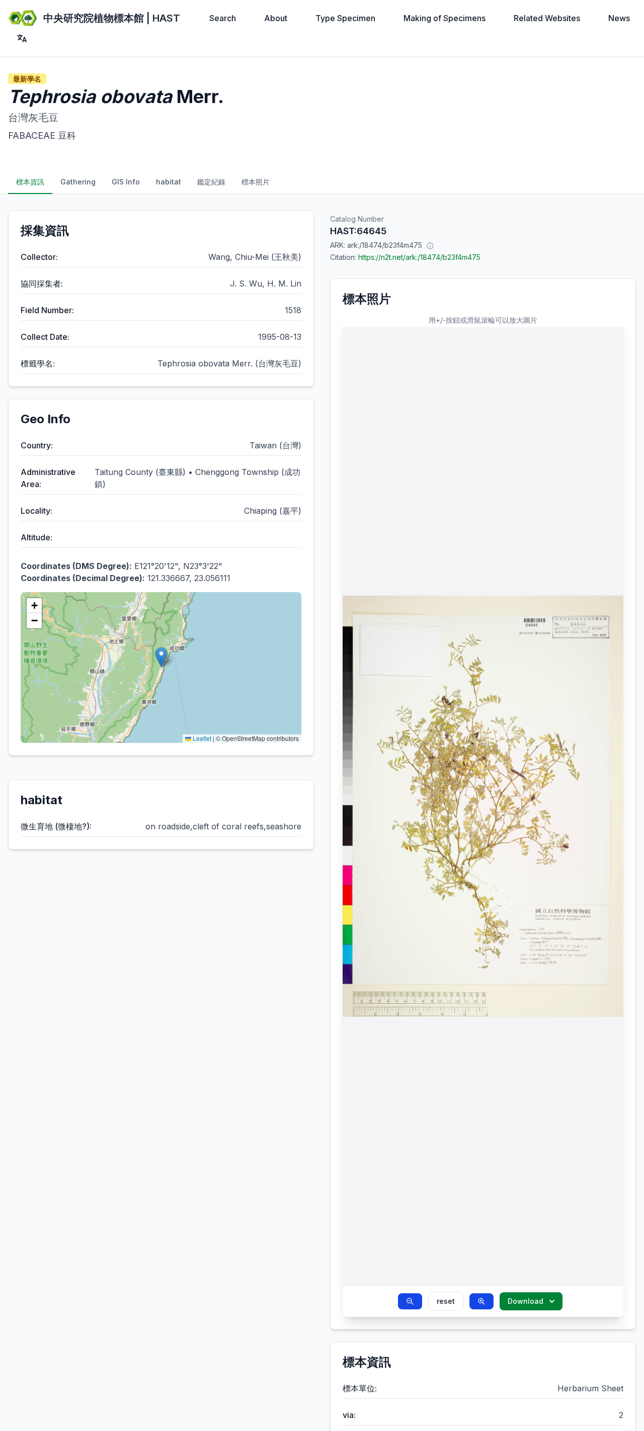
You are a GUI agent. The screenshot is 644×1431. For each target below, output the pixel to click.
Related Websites (547, 18)
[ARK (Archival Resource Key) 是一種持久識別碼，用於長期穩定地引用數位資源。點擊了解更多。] (430, 245)
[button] (161, 657)
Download (525, 1301)
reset (446, 1301)
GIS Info (126, 181)
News (619, 18)
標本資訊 (30, 181)
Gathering (78, 181)
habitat (168, 181)
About (275, 18)
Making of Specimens (445, 18)
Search (222, 18)
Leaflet (201, 738)
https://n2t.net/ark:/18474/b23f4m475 (419, 257)
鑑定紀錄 (211, 181)
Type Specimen (345, 18)
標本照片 (256, 181)
